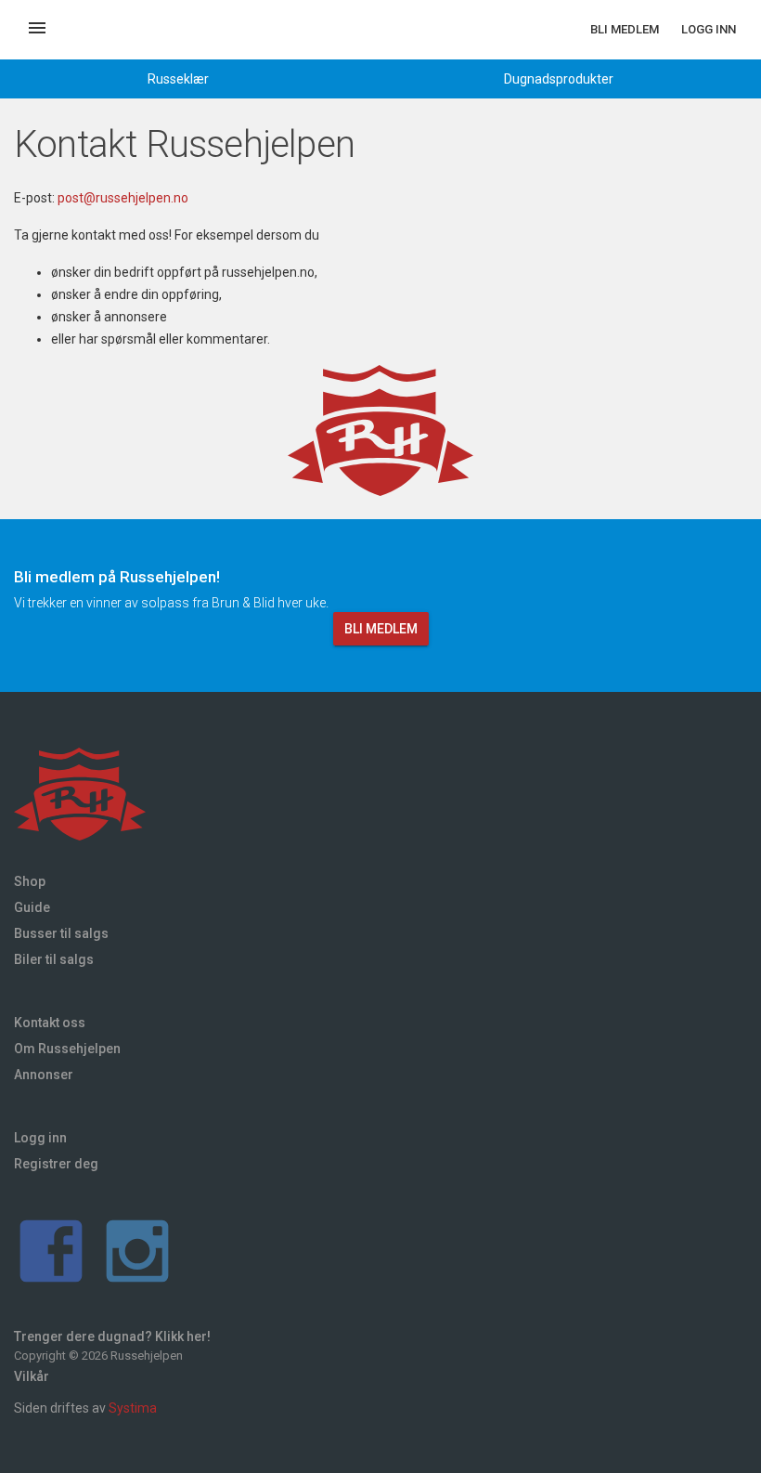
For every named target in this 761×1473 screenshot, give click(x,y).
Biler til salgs (54, 959)
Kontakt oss (49, 1022)
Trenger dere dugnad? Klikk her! (112, 1336)
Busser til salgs (61, 933)
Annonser (43, 1074)
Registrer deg (56, 1163)
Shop (29, 881)
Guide (32, 907)
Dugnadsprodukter (558, 79)
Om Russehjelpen (67, 1048)
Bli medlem (624, 29)
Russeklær (178, 79)
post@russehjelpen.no (123, 197)
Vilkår (31, 1376)
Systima (133, 1408)
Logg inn (708, 29)
